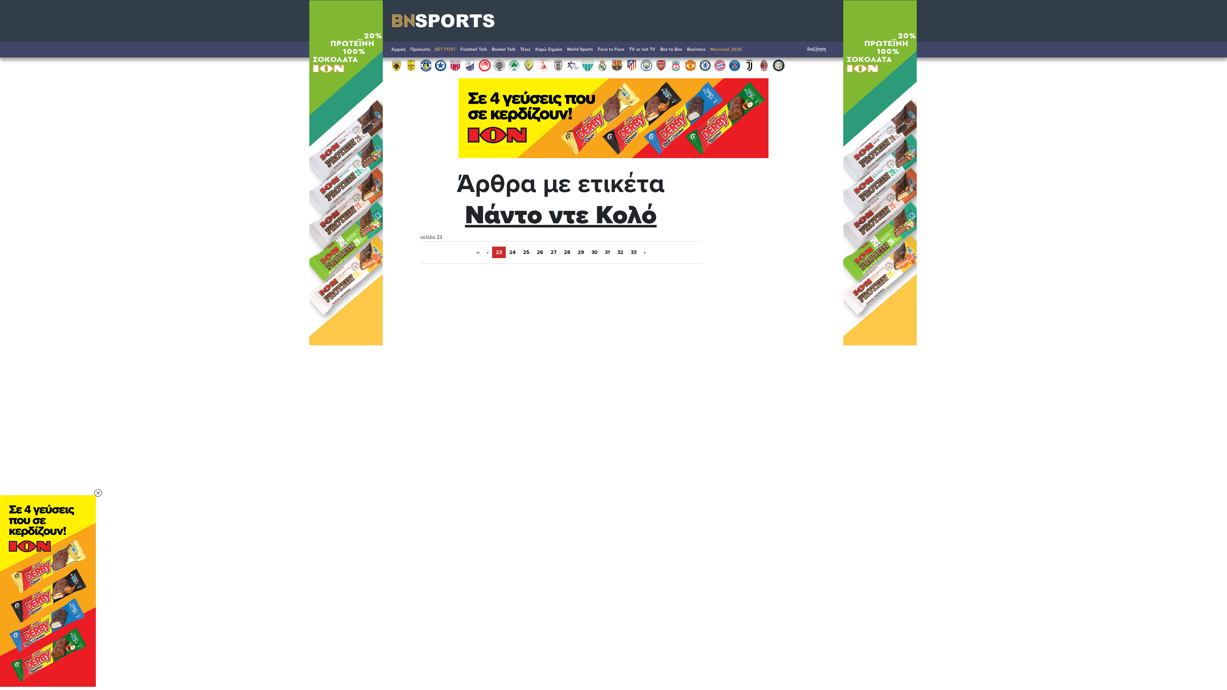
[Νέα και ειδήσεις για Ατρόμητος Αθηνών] (441, 65)
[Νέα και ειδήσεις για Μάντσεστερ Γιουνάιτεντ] (690, 65)
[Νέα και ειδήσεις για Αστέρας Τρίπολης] (426, 65)
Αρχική (398, 49)
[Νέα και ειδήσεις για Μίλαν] (764, 65)
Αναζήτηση (816, 49)
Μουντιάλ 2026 (726, 49)
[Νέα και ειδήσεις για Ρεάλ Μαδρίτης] (602, 65)
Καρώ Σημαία (548, 49)
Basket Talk (503, 49)
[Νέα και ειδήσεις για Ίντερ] (779, 65)
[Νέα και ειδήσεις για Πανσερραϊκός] (543, 65)
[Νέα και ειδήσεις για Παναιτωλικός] (529, 65)
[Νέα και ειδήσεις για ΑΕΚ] (396, 65)
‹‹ (478, 252)
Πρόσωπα (420, 49)
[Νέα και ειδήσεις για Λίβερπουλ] (676, 65)
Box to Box (671, 49)
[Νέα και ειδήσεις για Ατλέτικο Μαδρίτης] (632, 65)
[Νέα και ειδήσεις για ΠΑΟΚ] (558, 65)
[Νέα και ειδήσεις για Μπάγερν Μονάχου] (720, 65)
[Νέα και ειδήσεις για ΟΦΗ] (499, 65)
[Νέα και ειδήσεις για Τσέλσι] (705, 65)
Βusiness (696, 49)
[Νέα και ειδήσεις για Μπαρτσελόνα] (617, 65)
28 (567, 252)
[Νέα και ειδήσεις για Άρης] (411, 65)
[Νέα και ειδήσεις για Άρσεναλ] (661, 65)
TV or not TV (642, 49)
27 (554, 252)
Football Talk (473, 49)
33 (634, 252)
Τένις (525, 49)
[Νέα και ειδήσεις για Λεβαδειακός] (588, 65)
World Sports (580, 49)
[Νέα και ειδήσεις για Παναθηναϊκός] (514, 65)
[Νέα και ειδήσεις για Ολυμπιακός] (485, 65)
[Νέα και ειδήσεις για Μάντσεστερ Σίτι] (646, 65)
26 (540, 252)
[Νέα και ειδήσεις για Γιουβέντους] (749, 65)
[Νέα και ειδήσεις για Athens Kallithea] (573, 65)
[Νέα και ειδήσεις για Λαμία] (470, 65)
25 (526, 252)
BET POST (445, 49)
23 (499, 252)
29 (581, 252)
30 (594, 252)
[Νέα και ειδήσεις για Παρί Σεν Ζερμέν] (735, 65)
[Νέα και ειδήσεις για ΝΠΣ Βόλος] (455, 65)
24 (512, 252)
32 (620, 252)
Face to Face (611, 49)
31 (607, 252)
